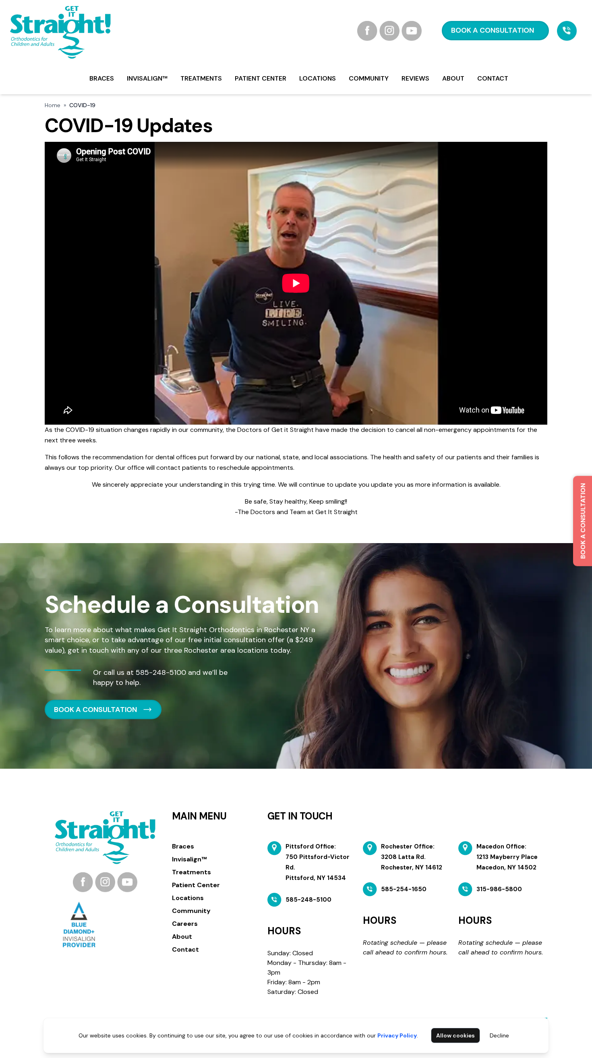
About (453, 78)
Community (369, 78)
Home (52, 105)
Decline (499, 1035)
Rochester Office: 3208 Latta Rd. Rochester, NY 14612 (411, 856)
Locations (317, 78)
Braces (101, 78)
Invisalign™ (147, 78)
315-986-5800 (499, 889)
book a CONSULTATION (492, 30)
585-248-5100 (161, 672)
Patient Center (260, 78)
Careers (185, 923)
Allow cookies (455, 1035)
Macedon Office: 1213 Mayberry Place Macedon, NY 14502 (507, 856)
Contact (492, 78)
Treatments (201, 78)
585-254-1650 (403, 889)
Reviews (415, 78)
